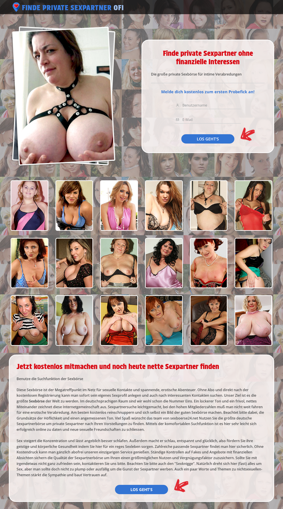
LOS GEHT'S (208, 139)
